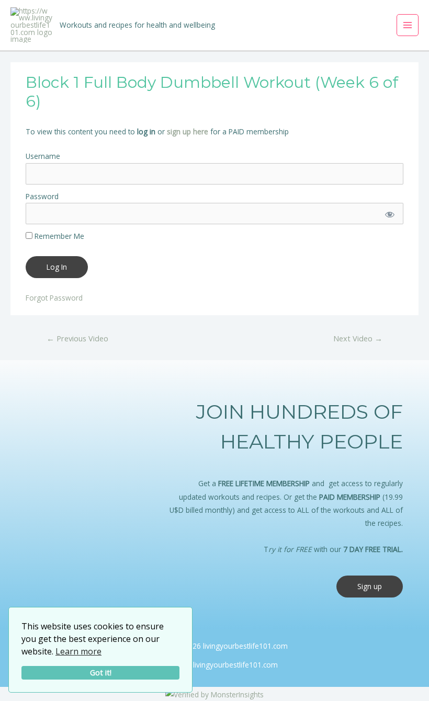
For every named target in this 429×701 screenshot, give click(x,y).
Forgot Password (54, 298)
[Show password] (388, 213)
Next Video (357, 338)
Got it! (100, 672)
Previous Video (77, 338)
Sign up (369, 586)
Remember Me (58, 236)
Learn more (78, 651)
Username (43, 156)
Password (42, 196)
